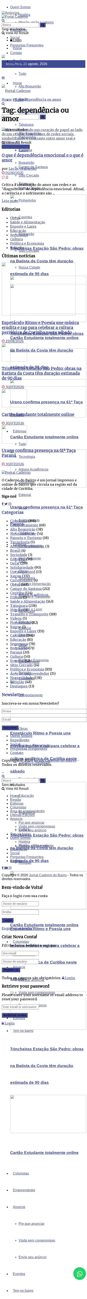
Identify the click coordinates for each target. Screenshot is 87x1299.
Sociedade (18, 555)
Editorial (25, 495)
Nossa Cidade (21, 678)
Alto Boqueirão (22, 529)
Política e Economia (27, 243)
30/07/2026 (14, 387)
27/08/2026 (14, 341)
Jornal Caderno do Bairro (55, 760)
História (24, 841)
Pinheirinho (27, 200)
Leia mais (10, 201)
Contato (16, 753)
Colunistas (21, 1173)
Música (16, 610)
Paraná (16, 652)
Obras (23, 728)
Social (15, 37)
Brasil (15, 550)
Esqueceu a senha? (17, 928)
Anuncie (19, 1207)
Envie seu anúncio (32, 1257)
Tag (18, 99)
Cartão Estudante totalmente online (44, 437)
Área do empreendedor (29, 673)
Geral (14, 563)
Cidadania (18, 521)
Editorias (16, 803)
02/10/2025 (14, 173)
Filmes (16, 597)
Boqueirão (19, 648)
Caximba (25, 217)
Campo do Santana (26, 589)
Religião (25, 862)
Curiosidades (21, 580)
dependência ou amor (42, 99)
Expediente (19, 740)
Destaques (19, 686)
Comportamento (31, 695)
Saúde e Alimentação (35, 745)
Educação (26, 795)
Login (17, 40)
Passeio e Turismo (26, 538)
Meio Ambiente (23, 533)
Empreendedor (24, 1190)
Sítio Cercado (29, 250)
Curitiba (17, 593)
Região (15, 799)
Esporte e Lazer (23, 226)
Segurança (19, 235)
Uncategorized (22, 572)
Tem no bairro (23, 1290)
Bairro (15, 627)
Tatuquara (19, 606)
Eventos (19, 1274)
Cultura (16, 239)
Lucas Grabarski (23, 168)
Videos (16, 618)
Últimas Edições (22, 815)
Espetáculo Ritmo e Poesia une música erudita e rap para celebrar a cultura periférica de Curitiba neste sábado (40, 327)
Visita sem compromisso (37, 1240)
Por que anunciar (31, 1223)
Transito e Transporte (29, 614)
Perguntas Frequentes (27, 45)
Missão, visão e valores (36, 845)
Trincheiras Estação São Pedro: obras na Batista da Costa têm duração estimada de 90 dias (47, 261)
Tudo (22, 73)
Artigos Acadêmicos (33, 595)
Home (17, 48)
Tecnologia (20, 542)
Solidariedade (22, 567)
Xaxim (23, 150)
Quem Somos (20, 7)
